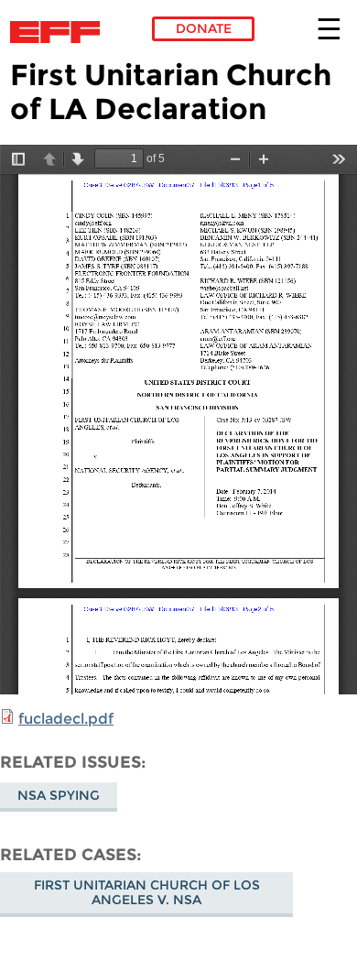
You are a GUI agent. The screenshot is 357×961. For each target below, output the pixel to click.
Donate (204, 28)
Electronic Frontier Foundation (60, 32)
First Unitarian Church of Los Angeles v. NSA (147, 892)
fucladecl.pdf (66, 718)
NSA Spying (58, 795)
